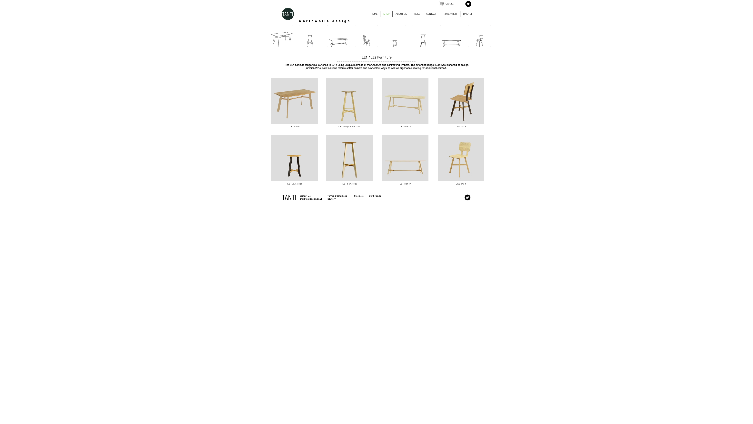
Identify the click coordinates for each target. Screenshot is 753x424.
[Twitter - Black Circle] (468, 4)
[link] (450, 3)
